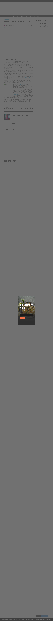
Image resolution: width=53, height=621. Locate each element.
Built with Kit (22, 322)
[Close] (34, 297)
